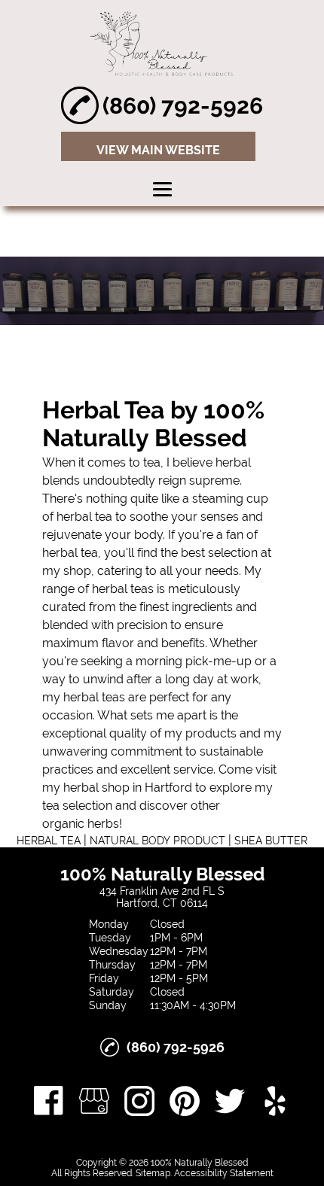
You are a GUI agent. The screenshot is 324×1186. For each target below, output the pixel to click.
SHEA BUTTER (270, 841)
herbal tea (84, 516)
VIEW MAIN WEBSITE (158, 150)
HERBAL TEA (49, 841)
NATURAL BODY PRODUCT (157, 841)
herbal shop (96, 787)
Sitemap (153, 1173)
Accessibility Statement (224, 1173)
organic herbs (80, 824)
